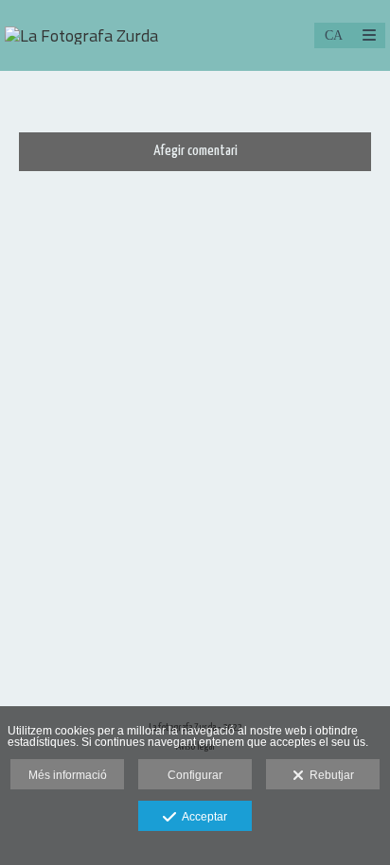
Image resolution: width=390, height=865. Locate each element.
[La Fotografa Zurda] (81, 35)
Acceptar (201, 816)
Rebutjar (329, 775)
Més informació (67, 775)
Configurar (195, 775)
